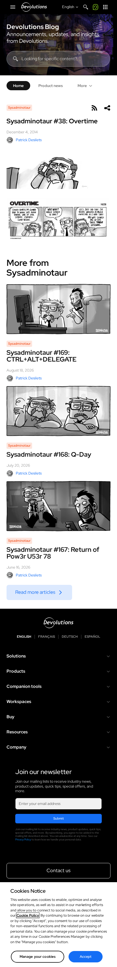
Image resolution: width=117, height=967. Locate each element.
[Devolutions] (34, 7)
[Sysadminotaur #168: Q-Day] (58, 411)
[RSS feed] (94, 108)
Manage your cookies (38, 956)
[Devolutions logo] (58, 622)
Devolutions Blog (33, 27)
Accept (86, 956)
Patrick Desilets (29, 139)
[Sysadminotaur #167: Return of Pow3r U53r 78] (58, 506)
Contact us (58, 870)
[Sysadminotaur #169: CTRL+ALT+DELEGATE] (58, 309)
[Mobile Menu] (13, 7)
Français (46, 637)
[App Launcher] (105, 7)
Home (18, 85)
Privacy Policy (23, 839)
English (24, 637)
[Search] (86, 7)
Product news (50, 85)
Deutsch (70, 637)
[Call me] (95, 7)
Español (92, 637)
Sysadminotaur (19, 107)
